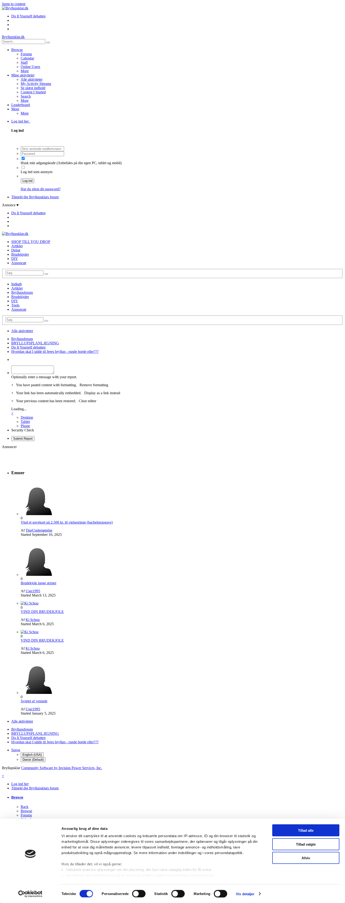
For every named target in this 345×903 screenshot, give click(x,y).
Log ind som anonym (36, 172)
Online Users (30, 67)
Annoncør (18, 263)
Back (24, 807)
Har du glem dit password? (41, 189)
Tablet (25, 422)
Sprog (15, 750)
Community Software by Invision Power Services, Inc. (61, 768)
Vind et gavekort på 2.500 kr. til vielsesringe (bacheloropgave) (67, 522)
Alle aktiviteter (31, 79)
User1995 (33, 591)
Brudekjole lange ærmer (38, 583)
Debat (15, 250)
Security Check (22, 430)
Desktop (27, 417)
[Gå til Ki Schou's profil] (29, 603)
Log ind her (21, 121)
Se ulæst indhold (33, 88)
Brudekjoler (20, 254)
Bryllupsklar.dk (13, 37)
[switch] (139, 893)
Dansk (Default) (33, 759)
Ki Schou (33, 620)
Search (26, 96)
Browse (17, 50)
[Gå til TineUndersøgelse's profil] (38, 514)
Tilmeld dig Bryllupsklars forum (35, 197)
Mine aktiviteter (22, 75)
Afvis (306, 858)
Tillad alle (306, 830)
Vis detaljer (245, 894)
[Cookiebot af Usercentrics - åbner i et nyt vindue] (30, 893)
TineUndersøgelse (39, 530)
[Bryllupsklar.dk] (15, 8)
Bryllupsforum (22, 292)
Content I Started (33, 92)
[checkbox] (23, 158)
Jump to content (13, 4)
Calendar (27, 58)
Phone (25, 426)
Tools (15, 305)
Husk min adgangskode (39, 163)
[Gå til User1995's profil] (38, 575)
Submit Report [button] (23, 438)
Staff (24, 62)
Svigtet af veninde (34, 701)
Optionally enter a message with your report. (44, 377)
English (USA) (32, 754)
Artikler (17, 246)
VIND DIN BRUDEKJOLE (42, 612)
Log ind (27, 181)
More (25, 71)
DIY (14, 259)
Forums (26, 54)
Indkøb (16, 284)
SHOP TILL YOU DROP (30, 242)
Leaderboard (20, 105)
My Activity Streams (36, 84)
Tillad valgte (306, 844)
